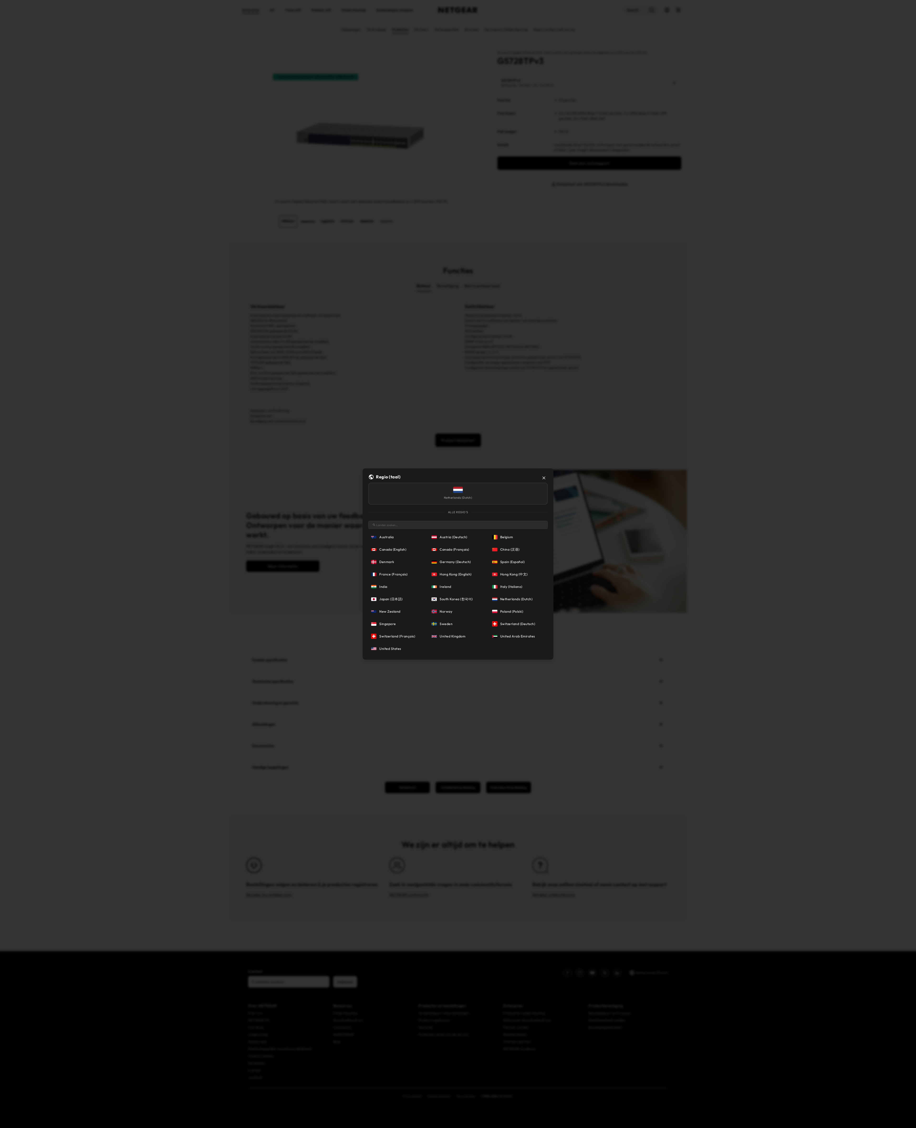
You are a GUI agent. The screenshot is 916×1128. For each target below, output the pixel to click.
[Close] (544, 478)
